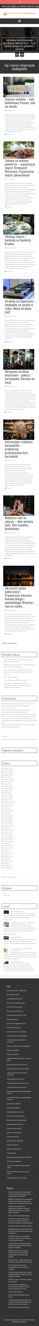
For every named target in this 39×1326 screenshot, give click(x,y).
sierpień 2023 (8, 806)
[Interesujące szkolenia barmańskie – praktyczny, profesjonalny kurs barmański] (18, 429)
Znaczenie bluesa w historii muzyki (15, 680)
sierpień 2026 (8, 768)
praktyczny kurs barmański (16, 1116)
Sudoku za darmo (13, 1145)
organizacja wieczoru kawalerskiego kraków (19, 1092)
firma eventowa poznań (15, 1011)
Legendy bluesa (16, 937)
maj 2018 (7, 843)
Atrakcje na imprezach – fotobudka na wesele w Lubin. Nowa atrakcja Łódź (20, 306)
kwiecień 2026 (8, 773)
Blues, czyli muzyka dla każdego (18, 1216)
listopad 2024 (8, 788)
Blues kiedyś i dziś (17, 911)
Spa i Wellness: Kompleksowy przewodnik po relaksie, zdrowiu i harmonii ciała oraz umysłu (19, 1287)
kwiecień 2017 (8, 865)
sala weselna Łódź (13, 1136)
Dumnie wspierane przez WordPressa (16, 1320)
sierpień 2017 (8, 857)
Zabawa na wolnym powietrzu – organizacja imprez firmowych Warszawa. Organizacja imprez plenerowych (20, 167)
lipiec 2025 (7, 784)
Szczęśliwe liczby (16, 962)
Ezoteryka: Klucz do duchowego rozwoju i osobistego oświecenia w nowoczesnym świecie (19, 1238)
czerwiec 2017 (8, 861)
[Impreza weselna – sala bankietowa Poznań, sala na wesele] (18, 87)
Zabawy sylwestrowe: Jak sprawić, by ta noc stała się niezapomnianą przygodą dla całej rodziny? (19, 1194)
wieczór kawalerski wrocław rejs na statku (18, 1166)
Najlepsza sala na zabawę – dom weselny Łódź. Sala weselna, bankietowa (19, 523)
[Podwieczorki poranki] (19, 13)
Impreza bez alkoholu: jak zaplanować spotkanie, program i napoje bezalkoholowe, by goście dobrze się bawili (19, 720)
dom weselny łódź (13, 995)
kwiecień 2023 (8, 815)
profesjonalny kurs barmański (16, 1120)
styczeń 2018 (8, 852)
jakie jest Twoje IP (13, 1054)
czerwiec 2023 (8, 810)
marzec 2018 (8, 848)
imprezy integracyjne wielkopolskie (18, 1046)
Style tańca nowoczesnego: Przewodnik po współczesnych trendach (18, 1267)
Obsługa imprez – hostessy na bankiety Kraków (18, 240)
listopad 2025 (8, 777)
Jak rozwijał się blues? (15, 1292)
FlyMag (14, 1322)
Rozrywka (9, 134)
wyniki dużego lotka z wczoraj (16, 1178)
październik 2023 (9, 801)
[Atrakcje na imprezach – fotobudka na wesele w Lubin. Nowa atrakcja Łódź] (18, 289)
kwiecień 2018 (8, 846)
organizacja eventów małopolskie (18, 1069)
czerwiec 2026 (8, 771)
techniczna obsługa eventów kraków (19, 1157)
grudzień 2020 (8, 837)
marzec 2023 (8, 817)
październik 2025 (9, 779)
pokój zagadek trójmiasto (15, 1112)
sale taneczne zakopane (15, 1141)
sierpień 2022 (8, 819)
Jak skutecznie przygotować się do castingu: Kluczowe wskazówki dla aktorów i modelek (19, 1245)
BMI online (22, 990)
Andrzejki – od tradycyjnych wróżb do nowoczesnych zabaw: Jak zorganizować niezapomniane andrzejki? (17, 685)
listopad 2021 (8, 823)
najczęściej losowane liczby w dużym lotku (19, 1059)
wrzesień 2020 (8, 839)
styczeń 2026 (8, 775)
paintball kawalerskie (14, 1104)
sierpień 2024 (8, 790)
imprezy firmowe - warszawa (16, 1032)
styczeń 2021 (8, 835)
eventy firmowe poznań (15, 1007)
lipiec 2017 (7, 859)
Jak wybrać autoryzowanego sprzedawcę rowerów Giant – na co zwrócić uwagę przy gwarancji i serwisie (19, 44)
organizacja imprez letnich (15, 1079)
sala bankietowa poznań (15, 1124)
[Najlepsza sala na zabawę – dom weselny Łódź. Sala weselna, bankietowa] (18, 505)
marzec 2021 (8, 832)
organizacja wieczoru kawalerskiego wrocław (19, 1098)
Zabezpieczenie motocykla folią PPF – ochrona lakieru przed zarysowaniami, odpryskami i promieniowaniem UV (18, 706)
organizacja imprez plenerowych (17, 1083)
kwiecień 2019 (8, 841)
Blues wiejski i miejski (10, 677)
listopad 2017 (8, 854)
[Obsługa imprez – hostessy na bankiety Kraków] (18, 224)
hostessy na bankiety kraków (16, 1023)
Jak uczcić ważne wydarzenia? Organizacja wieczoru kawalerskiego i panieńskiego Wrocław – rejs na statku (20, 597)
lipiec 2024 (7, 793)
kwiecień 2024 (8, 795)
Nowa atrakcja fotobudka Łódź (17, 1064)
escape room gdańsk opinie (16, 1003)
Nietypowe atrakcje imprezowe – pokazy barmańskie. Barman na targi (20, 377)
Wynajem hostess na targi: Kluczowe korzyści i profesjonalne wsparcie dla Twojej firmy (20, 1231)
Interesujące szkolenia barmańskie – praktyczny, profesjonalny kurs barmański (19, 449)
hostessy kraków (12, 1019)
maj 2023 (7, 812)
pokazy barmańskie (13, 1108)
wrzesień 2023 (8, 804)
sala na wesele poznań (14, 1132)
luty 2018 (7, 850)
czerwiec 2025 (8, 786)
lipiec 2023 (7, 808)
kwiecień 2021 (8, 830)
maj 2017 (7, 863)
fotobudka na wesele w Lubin (16, 1015)
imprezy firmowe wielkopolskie (17, 1036)
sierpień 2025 (8, 782)
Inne (5, 893)
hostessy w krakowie (14, 1027)
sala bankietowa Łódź (14, 1128)
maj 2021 (7, 828)
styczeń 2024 (8, 799)
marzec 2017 (8, 868)
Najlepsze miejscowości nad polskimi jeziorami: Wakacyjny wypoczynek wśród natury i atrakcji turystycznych (20, 1201)
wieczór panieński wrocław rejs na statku (18, 1173)
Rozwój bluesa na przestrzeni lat (19, 1307)
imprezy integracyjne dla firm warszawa (16, 1041)
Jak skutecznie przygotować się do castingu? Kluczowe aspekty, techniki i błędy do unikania (20, 1274)
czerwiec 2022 (8, 821)
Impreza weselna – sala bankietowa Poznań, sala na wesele (20, 103)
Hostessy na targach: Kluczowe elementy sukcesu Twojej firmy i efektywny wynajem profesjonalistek (20, 1221)
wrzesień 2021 (8, 826)
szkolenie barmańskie (14, 1149)
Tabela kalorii (11, 1153)
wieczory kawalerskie (14, 1161)
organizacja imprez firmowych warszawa (17, 1074)
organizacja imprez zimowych (17, 1087)
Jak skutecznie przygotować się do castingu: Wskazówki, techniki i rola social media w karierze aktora (19, 1302)
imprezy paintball (12, 1050)
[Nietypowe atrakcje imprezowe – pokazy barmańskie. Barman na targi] (18, 359)
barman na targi (12, 990)
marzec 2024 (8, 797)
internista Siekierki (10, 934)
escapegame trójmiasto (15, 999)
